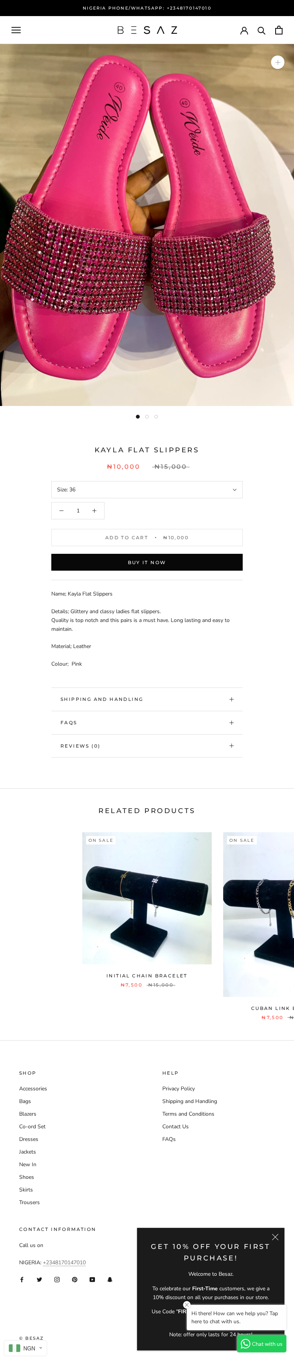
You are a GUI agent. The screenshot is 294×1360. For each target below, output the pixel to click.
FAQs (68, 722)
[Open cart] (279, 30)
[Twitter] (39, 1279)
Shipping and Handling (101, 699)
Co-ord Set (32, 1126)
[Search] (262, 30)
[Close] (275, 1237)
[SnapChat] (110, 1279)
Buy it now (147, 562)
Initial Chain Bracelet (147, 976)
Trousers (29, 1202)
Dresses (28, 1139)
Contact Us (175, 1126)
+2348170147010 (64, 1262)
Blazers (27, 1114)
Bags (25, 1101)
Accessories (33, 1088)
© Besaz (31, 1338)
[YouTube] (92, 1279)
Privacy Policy (178, 1088)
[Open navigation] (16, 30)
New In (27, 1164)
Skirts (26, 1189)
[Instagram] (57, 1279)
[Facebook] (21, 1279)
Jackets (27, 1151)
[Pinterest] (74, 1279)
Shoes (26, 1177)
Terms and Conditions (188, 1114)
